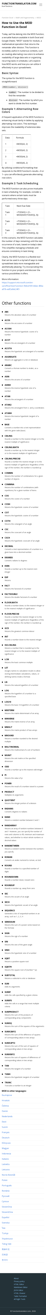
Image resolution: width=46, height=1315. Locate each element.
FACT (7, 585)
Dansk (5, 1111)
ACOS (7, 320)
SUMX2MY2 (10, 1031)
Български (7, 1095)
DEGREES (9, 557)
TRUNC (8, 1082)
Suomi (5, 1127)
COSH (7, 504)
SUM (7, 983)
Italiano (5, 1159)
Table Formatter (20, 1296)
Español (5, 1217)
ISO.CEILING (10, 645)
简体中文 (6, 1249)
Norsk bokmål (8, 1174)
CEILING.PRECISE (12, 458)
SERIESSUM (10, 921)
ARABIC (8, 365)
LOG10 (8, 702)
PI (6, 775)
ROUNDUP (10, 885)
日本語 (5, 1254)
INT (6, 636)
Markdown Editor (20, 1287)
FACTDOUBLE (11, 594)
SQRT (7, 958)
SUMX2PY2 (10, 1043)
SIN (6, 941)
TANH (7, 1074)
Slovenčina (7, 1206)
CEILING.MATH (12, 447)
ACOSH (8, 328)
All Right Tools (19, 1299)
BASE (7, 424)
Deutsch (5, 1137)
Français (5, 1132)
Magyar (5, 1148)
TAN (7, 1065)
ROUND (8, 865)
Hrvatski (6, 1100)
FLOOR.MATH (11, 602)
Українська (7, 1238)
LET (6, 667)
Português (7, 1185)
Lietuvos (6, 1169)
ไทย (3, 1228)
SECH (7, 902)
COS (7, 495)
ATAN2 (8, 404)
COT (7, 512)
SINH (7, 950)
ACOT (7, 340)
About (16, 1278)
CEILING (8, 436)
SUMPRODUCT (12, 1011)
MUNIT (8, 755)
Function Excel (7, 17)
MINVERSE (9, 718)
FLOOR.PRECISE (12, 614)
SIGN (7, 933)
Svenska (5, 1222)
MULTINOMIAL (12, 746)
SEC (6, 893)
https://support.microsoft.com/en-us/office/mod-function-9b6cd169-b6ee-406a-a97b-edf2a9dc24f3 (23, 286)
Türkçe (5, 1233)
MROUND (9, 735)
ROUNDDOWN (11, 877)
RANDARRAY (11, 825)
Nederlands (7, 1116)
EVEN (7, 566)
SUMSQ (8, 1023)
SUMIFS (8, 1000)
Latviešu (6, 1164)
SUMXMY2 (10, 1054)
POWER (8, 783)
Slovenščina (7, 1212)
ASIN (7, 376)
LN (6, 682)
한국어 (5, 1260)
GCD (7, 628)
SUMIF (8, 992)
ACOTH (8, 348)
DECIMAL (9, 546)
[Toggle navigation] (40, 4)
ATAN (7, 396)
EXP (6, 577)
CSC (6, 529)
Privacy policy (19, 1281)
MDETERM (9, 710)
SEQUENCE (10, 910)
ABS (6, 311)
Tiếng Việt (6, 1244)
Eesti (4, 1121)
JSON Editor (18, 1290)
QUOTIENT (10, 800)
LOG (7, 690)
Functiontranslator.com (19, 3)
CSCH (7, 537)
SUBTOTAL (10, 975)
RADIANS (9, 808)
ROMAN (8, 857)
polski (4, 1180)
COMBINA (9, 484)
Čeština (5, 1105)
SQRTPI (8, 966)
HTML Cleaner (19, 1293)
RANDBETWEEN (12, 845)
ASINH (8, 385)
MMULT (8, 727)
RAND (7, 817)
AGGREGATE (10, 356)
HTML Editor (19, 1284)
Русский (5, 1196)
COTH (7, 521)
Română (5, 1190)
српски (5, 1201)
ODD (7, 766)
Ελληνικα (6, 1143)
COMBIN (9, 473)
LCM (7, 659)
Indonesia (6, 1153)
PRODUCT (9, 791)
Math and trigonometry (25, 17)
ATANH (8, 413)
